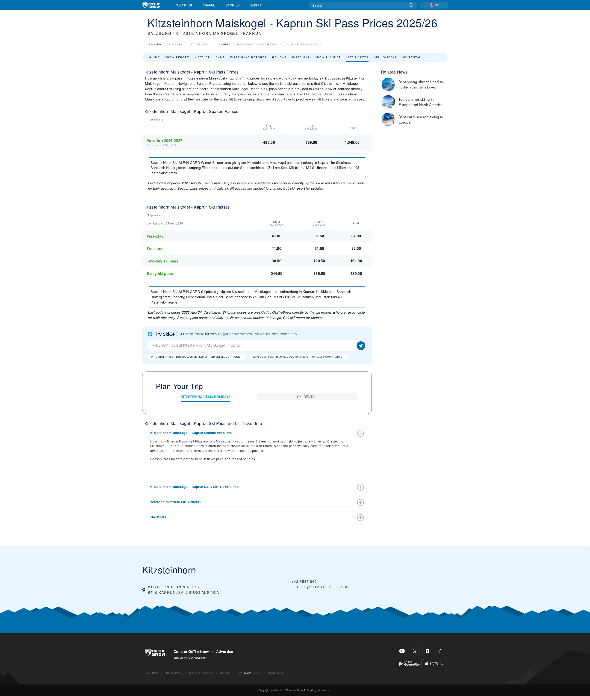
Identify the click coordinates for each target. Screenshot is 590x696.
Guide (154, 57)
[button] (252, 433)
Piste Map (301, 57)
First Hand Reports (248, 57)
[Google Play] (409, 663)
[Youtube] (402, 651)
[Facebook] (440, 651)
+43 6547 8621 (305, 581)
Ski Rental (411, 57)
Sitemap (225, 673)
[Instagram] (427, 651)
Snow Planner (328, 57)
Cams (220, 57)
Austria (175, 44)
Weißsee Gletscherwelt (259, 44)
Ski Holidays (385, 57)
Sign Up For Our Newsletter (190, 657)
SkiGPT (256, 5)
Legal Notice (152, 673)
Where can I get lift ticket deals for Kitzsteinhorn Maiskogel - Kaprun (298, 357)
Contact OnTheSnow (191, 651)
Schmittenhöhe (304, 44)
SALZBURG (159, 33)
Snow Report (177, 57)
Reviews (279, 57)
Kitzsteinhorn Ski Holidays (205, 396)
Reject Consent (276, 673)
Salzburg (199, 44)
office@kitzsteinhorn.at (321, 587)
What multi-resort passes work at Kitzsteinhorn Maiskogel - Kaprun (196, 357)
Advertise (224, 651)
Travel (209, 5)
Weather (184, 5)
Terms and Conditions (201, 673)
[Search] (411, 5)
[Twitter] (415, 651)
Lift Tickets (357, 57)
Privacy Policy (174, 673)
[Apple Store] (434, 663)
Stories (233, 5)
